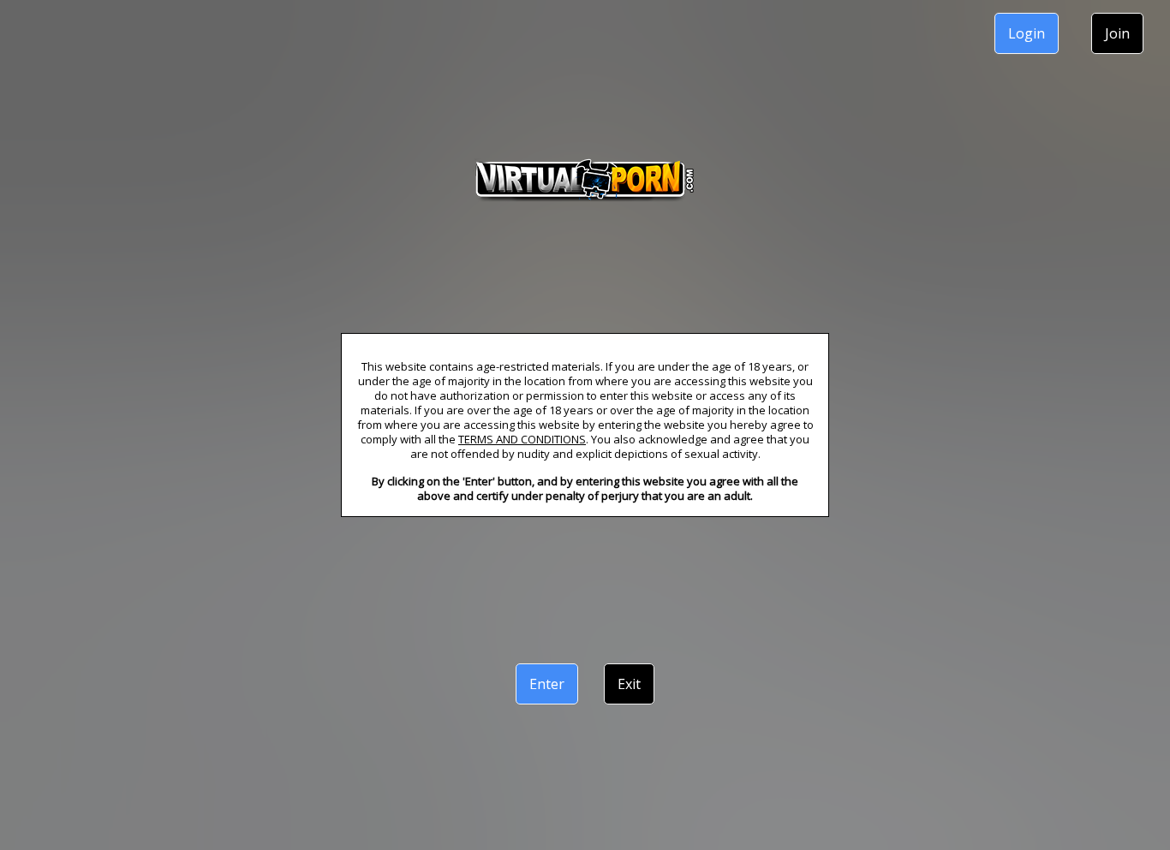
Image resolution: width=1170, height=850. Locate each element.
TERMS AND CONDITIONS (522, 439)
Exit (629, 684)
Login (1026, 33)
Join (1117, 33)
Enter (546, 684)
